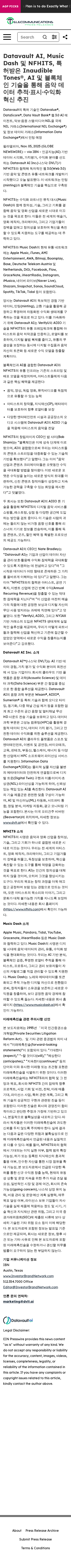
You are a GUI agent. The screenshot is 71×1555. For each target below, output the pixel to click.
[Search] (45, 37)
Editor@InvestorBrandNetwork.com (30, 1287)
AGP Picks (10, 6)
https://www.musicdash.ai (34, 1005)
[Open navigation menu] (7, 37)
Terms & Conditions (35, 1548)
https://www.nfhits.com (21, 909)
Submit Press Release (35, 1539)
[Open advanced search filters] (54, 37)
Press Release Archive (42, 1531)
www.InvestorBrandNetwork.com (28, 1276)
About (16, 1531)
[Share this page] (65, 37)
